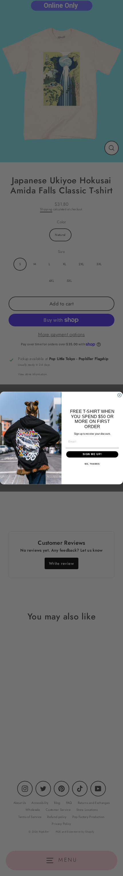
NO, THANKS (92, 464)
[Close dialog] (119, 395)
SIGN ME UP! (92, 454)
